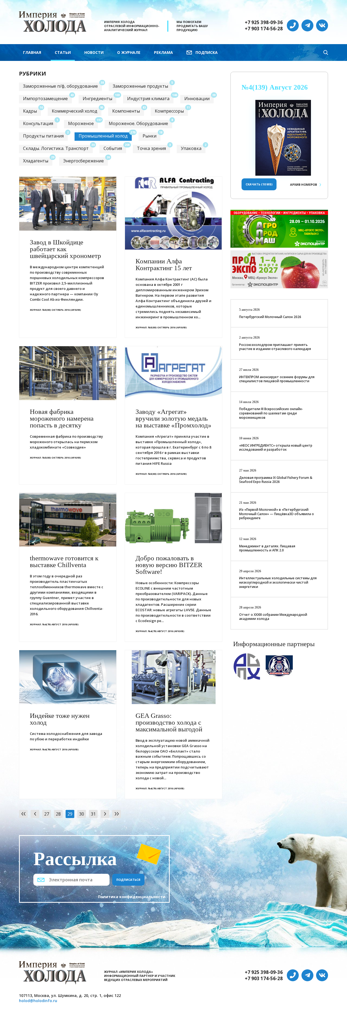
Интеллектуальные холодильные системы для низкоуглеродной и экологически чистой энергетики (278, 582)
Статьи (63, 52)
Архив (303, 184)
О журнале (128, 52)
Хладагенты (35, 161)
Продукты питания (43, 136)
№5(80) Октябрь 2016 (56, 310)
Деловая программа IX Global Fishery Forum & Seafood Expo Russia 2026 (275, 479)
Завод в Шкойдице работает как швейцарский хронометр (65, 248)
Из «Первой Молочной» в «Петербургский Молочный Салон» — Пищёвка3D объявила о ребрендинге (276, 513)
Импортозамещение (45, 99)
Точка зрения (151, 148)
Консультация (38, 123)
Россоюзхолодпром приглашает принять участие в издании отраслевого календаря (275, 346)
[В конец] (116, 814)
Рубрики (32, 73)
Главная (32, 52)
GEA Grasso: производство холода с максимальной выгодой (169, 722)
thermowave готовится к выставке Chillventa (64, 561)
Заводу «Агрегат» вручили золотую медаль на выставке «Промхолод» (173, 418)
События (113, 148)
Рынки (149, 136)
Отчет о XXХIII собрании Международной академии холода (273, 616)
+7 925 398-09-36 (264, 22)
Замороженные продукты (140, 86)
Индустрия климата (148, 99)
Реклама (163, 52)
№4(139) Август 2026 (275, 87)
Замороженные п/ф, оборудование (60, 86)
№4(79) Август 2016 (54, 624)
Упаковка (191, 148)
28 (58, 814)
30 (81, 814)
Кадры (30, 111)
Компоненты (126, 111)
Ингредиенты (97, 99)
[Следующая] (105, 814)
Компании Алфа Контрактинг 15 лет (164, 264)
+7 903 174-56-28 (264, 29)
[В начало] (23, 814)
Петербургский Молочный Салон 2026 (270, 317)
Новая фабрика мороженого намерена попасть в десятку (62, 418)
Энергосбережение (83, 161)
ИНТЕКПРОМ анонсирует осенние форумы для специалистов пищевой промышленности (276, 379)
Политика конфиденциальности (131, 896)
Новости (94, 52)
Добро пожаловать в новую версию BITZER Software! (169, 564)
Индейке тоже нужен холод (59, 719)
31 (93, 814)
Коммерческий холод (74, 111)
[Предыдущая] (35, 814)
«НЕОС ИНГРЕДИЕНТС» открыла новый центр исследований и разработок (275, 447)
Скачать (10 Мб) (259, 184)
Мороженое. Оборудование (138, 123)
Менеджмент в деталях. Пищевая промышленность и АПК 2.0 (267, 548)
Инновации (197, 99)
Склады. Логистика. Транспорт (56, 148)
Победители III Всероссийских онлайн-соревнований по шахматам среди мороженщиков (271, 413)
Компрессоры (169, 111)
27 (46, 814)
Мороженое (81, 123)
